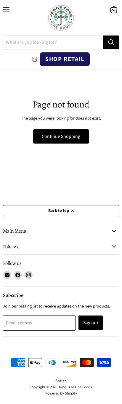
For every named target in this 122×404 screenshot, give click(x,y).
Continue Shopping (61, 136)
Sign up (90, 322)
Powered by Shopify (61, 393)
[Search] (111, 42)
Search (61, 381)
